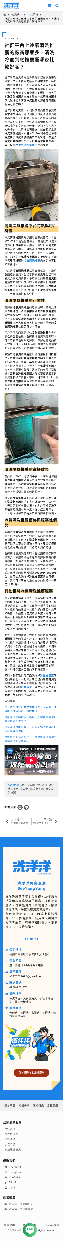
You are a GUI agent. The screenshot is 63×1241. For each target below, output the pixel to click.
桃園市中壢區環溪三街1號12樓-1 (29, 954)
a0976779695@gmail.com (26, 976)
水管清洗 (10, 1139)
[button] (20, 807)
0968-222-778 (18, 987)
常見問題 (52, 1105)
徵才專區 (10, 1105)
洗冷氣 (24, 788)
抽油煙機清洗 (13, 1149)
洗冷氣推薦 (37, 788)
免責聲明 (9, 1225)
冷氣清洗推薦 (26, 145)
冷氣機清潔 (47, 675)
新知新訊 (38, 1105)
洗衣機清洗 (11, 1134)
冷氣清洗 (32, 14)
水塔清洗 (10, 1144)
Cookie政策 (51, 1225)
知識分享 (16, 14)
